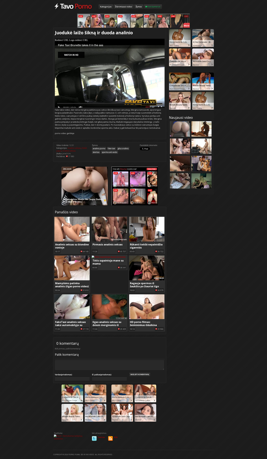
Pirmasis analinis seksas (108, 244)
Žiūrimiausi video (123, 6)
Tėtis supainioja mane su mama (108, 262)
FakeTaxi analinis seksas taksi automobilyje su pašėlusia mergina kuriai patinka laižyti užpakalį (70, 326)
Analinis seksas (74, 148)
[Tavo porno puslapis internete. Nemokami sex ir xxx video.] (73, 9)
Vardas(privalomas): (63, 374)
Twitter (101, 437)
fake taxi (111, 148)
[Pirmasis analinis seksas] (109, 241)
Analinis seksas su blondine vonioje (72, 246)
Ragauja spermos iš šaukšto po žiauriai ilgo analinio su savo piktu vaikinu (144, 288)
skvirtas (96, 152)
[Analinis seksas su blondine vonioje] (72, 241)
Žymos (139, 6)
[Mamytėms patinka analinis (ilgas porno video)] (72, 279)
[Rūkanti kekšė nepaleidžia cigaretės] (146, 241)
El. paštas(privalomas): (102, 374)
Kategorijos (106, 6)
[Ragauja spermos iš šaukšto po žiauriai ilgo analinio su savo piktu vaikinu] (146, 279)
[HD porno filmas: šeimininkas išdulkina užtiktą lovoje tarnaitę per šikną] (146, 318)
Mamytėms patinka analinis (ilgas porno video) (72, 285)
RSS (115, 437)
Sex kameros (153, 6)
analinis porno (99, 148)
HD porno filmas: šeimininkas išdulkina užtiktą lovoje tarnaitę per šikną (146, 326)
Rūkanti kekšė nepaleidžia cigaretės (146, 246)
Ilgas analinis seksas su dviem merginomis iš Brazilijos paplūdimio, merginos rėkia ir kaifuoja (109, 326)
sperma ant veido (109, 152)
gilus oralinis (123, 148)
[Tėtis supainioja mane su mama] (108, 257)
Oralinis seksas (69, 150)
